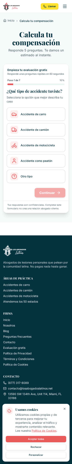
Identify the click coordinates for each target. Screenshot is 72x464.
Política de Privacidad (17, 353)
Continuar (47, 193)
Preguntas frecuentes (17, 336)
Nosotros (9, 325)
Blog (6, 331)
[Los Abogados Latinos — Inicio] (11, 6)
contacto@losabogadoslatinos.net (30, 388)
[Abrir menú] (65, 6)
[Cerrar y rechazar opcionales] (64, 408)
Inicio (6, 319)
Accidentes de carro (16, 284)
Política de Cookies (15, 364)
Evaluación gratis (14, 347)
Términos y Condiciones (18, 359)
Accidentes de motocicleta (20, 296)
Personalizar (36, 454)
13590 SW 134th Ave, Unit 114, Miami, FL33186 (35, 396)
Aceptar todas (36, 438)
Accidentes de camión (17, 290)
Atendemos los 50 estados (20, 301)
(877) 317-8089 (18, 382)
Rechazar (36, 446)
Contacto (9, 342)
